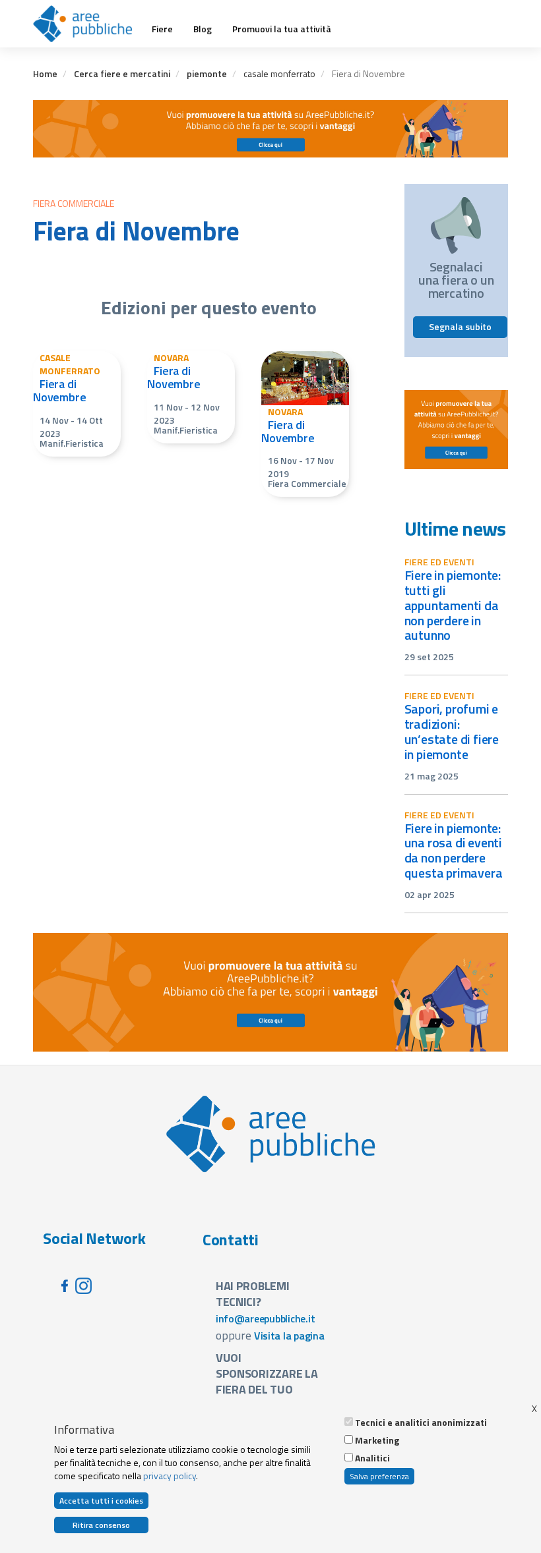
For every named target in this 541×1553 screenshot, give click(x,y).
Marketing (377, 1440)
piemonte (207, 73)
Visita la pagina (289, 1335)
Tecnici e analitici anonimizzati (421, 1422)
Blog (202, 29)
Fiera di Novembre (59, 390)
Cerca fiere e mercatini (122, 73)
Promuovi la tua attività (281, 29)
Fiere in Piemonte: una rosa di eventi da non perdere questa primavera (453, 851)
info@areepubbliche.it (265, 1318)
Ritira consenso (101, 1525)
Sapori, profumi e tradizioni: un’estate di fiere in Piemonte (451, 731)
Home (45, 73)
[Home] (87, 23)
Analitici (372, 1458)
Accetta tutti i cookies (101, 1500)
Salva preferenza (379, 1476)
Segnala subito (460, 326)
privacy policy (169, 1475)
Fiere (162, 29)
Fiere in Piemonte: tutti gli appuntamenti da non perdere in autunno (452, 605)
